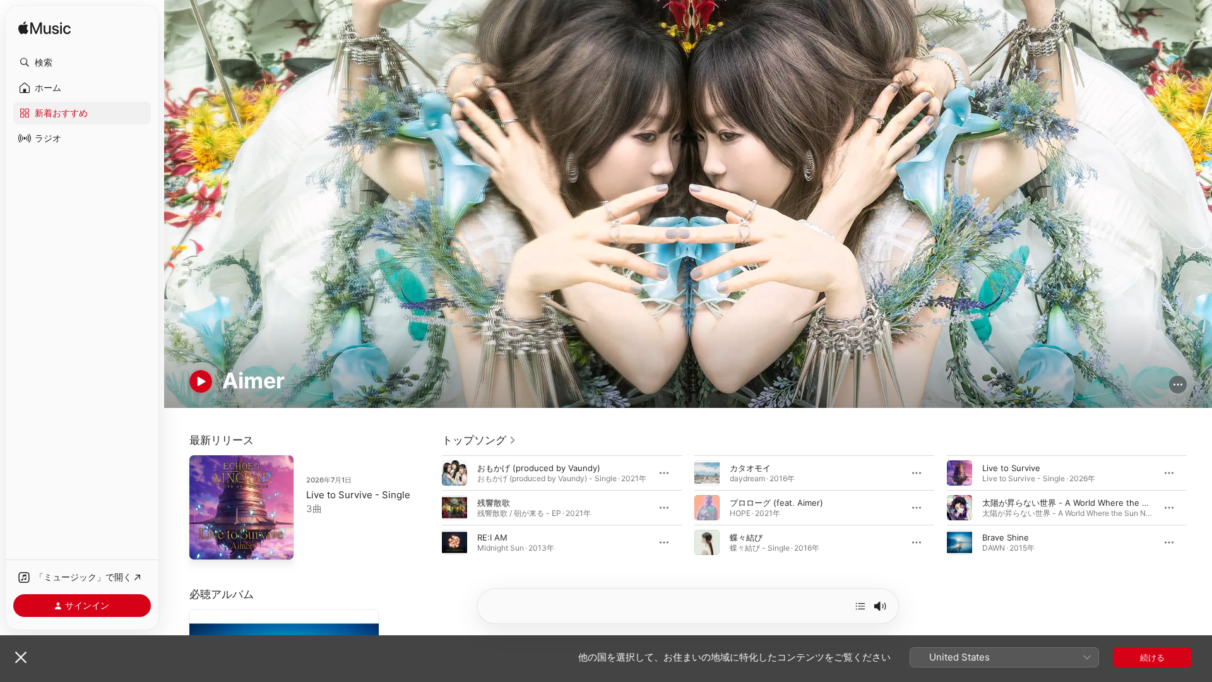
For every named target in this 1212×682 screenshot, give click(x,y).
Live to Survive (1011, 467)
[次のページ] (1199, 507)
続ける (1152, 657)
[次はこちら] (860, 606)
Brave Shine (1005, 537)
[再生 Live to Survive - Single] (205, 543)
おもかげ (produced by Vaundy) (538, 467)
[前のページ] (429, 507)
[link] (479, 440)
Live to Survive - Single (358, 495)
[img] (44, 28)
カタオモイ (750, 467)
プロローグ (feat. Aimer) (776, 502)
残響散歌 (493, 502)
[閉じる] (21, 657)
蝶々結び (746, 537)
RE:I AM (492, 537)
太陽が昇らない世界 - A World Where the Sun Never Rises (1094, 502)
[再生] (200, 381)
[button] (82, 62)
